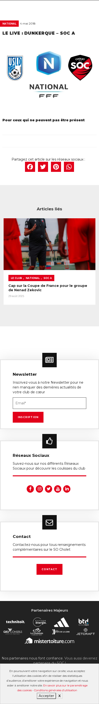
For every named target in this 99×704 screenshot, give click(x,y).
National (9, 23)
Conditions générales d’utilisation (55, 690)
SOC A (47, 278)
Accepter (46, 696)
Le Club (16, 278)
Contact (49, 569)
